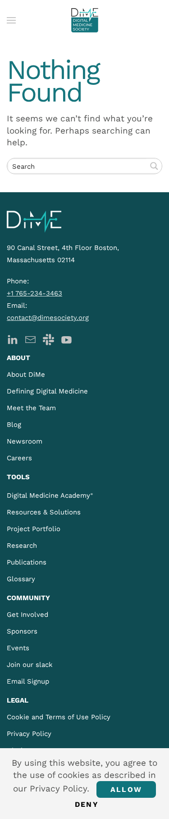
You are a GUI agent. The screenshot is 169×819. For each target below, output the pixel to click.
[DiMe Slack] (48, 338)
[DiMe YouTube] (66, 338)
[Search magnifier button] (154, 166)
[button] (11, 20)
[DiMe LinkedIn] (12, 338)
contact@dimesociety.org (48, 318)
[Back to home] (84, 20)
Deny (87, 804)
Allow (126, 789)
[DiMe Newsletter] (30, 338)
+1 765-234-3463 (34, 293)
